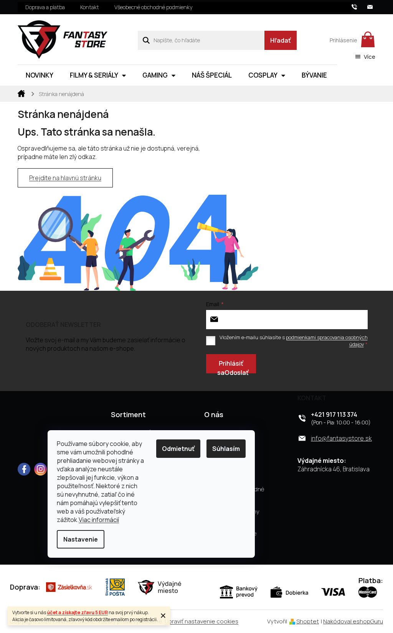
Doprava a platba (45, 7)
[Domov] (21, 93)
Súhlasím (226, 448)
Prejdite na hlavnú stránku (65, 178)
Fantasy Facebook (24, 469)
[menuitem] (39, 75)
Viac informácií (99, 519)
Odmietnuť (178, 448)
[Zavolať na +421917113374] (359, 6)
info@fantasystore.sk (341, 438)
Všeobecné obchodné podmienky (153, 7)
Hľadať (280, 40)
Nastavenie (80, 539)
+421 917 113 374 (334, 414)
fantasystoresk (40, 469)
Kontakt (89, 7)
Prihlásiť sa (230, 366)
